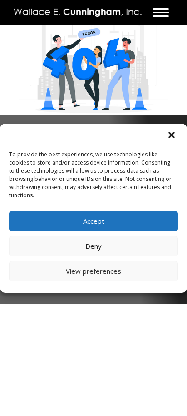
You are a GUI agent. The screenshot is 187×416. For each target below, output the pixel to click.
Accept (93, 221)
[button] (172, 135)
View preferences (93, 271)
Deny (93, 246)
